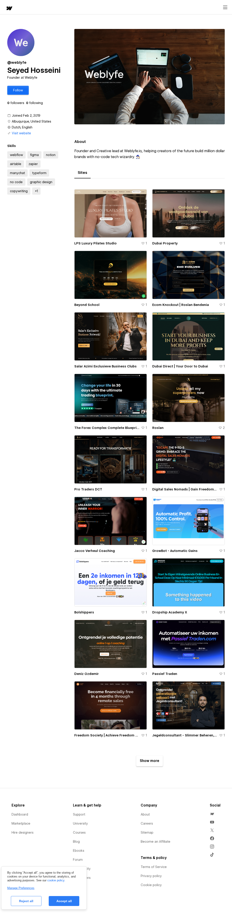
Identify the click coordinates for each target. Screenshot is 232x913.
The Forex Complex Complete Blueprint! (106, 428)
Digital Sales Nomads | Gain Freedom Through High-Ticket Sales (184, 489)
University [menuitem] (80, 823)
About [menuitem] (145, 814)
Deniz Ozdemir (86, 674)
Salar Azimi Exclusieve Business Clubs (105, 366)
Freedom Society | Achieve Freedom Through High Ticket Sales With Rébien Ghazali (106, 735)
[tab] (82, 172)
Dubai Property (165, 243)
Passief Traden (164, 674)
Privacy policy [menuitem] (151, 876)
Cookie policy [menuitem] (151, 885)
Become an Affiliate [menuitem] (155, 841)
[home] (9, 9)
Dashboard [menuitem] (20, 814)
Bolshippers (84, 612)
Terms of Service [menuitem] (154, 867)
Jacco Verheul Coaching (94, 551)
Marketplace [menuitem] (21, 823)
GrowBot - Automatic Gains (175, 551)
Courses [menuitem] (79, 832)
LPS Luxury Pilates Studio (95, 243)
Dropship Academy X (169, 612)
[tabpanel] (149, 475)
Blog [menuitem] (76, 841)
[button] (18, 90)
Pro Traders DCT (88, 489)
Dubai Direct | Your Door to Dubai (180, 366)
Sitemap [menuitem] (147, 832)
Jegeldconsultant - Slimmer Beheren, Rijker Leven (184, 735)
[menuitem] (212, 814)
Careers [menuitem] (147, 823)
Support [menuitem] (79, 814)
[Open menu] (225, 7)
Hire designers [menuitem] (23, 832)
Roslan (158, 428)
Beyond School (86, 305)
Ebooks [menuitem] (78, 850)
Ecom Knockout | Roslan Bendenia (180, 305)
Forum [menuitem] (78, 859)
